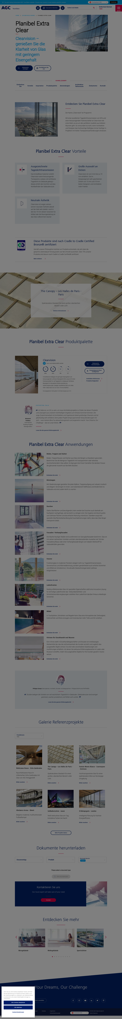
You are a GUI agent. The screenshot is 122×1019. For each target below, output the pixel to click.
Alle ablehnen (18, 1007)
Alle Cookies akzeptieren (18, 1002)
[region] (18, 1002)
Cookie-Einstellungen (18, 1012)
